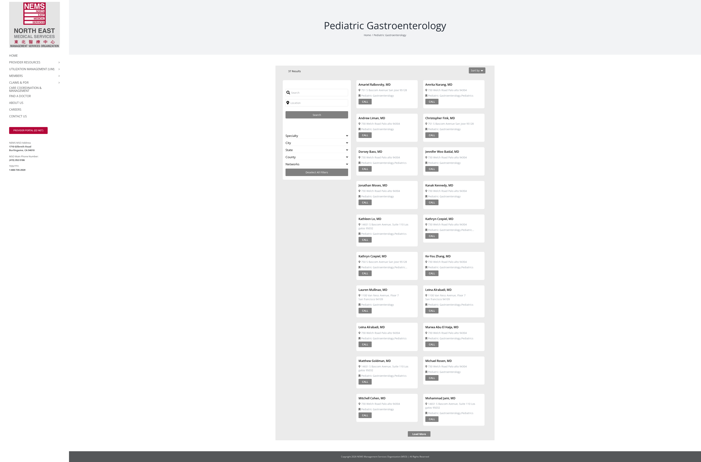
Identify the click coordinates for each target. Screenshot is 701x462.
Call (365, 101)
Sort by (475, 70)
